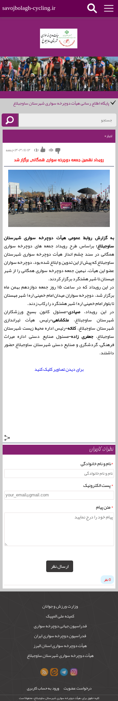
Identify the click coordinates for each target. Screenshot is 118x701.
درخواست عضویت (77, 688)
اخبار (108, 136)
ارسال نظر (60, 566)
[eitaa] (54, 672)
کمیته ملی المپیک (60, 616)
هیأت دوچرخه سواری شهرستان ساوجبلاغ (60, 655)
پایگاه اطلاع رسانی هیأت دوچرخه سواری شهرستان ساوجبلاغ (61, 103)
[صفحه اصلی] (59, 38)
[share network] (7, 439)
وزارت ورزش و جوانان (60, 606)
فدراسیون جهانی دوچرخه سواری (60, 626)
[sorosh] (44, 672)
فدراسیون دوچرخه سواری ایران (60, 636)
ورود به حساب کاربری (43, 688)
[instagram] (74, 672)
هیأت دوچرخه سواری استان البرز (60, 645)
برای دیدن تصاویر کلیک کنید (59, 369)
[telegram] (64, 672)
